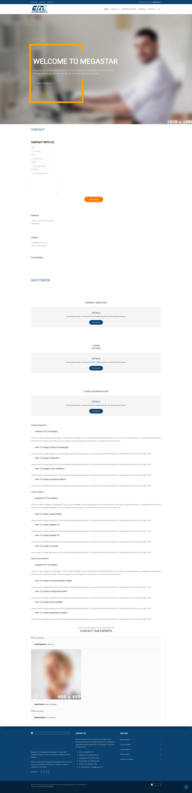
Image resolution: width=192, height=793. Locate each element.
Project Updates (125, 744)
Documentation (125, 749)
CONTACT (151, 9)
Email (33, 154)
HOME (106, 9)
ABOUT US (115, 9)
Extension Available (126, 759)
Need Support (125, 740)
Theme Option (125, 754)
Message (34, 169)
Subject (34, 162)
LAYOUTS (42, 2)
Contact (38, 129)
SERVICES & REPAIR (129, 9)
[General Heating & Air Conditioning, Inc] (39, 7)
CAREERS (142, 9)
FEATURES (34, 2)
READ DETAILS (44, 83)
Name (33, 147)
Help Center (40, 280)
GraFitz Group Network (46, 787)
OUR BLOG (50, 2)
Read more (96, 322)
